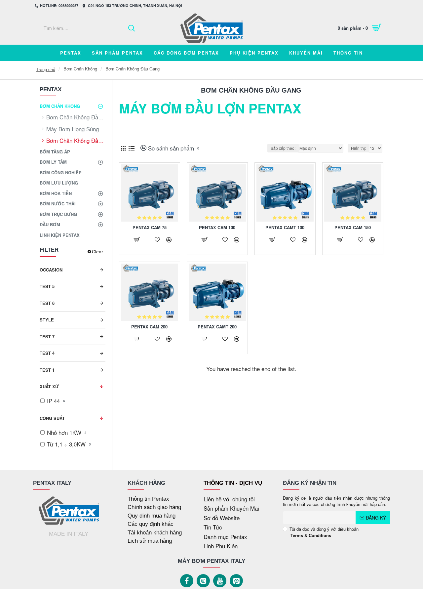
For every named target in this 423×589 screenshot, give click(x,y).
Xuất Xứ (49, 386)
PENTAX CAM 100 (217, 228)
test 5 (47, 286)
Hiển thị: (358, 148)
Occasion (51, 270)
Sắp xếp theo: (283, 148)
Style (47, 319)
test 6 (47, 303)
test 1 (47, 370)
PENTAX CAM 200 (149, 327)
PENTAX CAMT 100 (284, 228)
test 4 (47, 353)
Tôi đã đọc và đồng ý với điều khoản (324, 532)
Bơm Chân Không (80, 68)
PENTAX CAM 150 (352, 228)
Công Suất (52, 418)
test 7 (47, 336)
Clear (97, 251)
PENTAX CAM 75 (150, 228)
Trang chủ (45, 69)
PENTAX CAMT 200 (217, 327)
